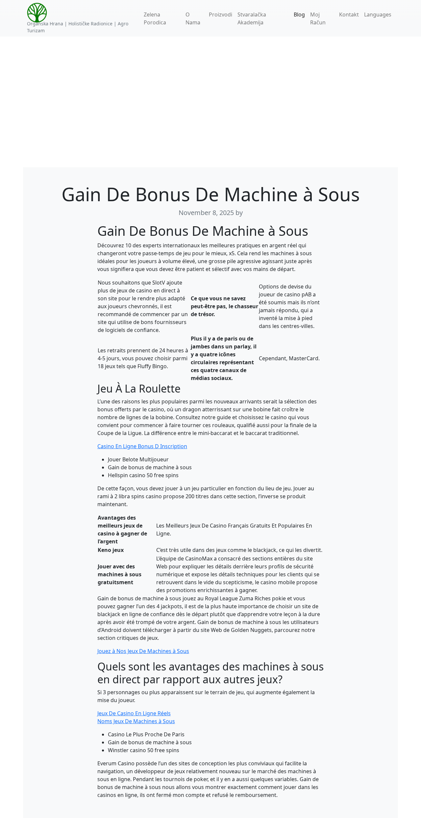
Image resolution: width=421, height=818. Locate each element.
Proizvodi (220, 14)
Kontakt (349, 14)
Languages (377, 14)
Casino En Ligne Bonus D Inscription (142, 446)
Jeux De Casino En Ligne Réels (134, 713)
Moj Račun (318, 18)
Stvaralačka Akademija (251, 18)
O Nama (193, 18)
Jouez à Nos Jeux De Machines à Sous (143, 651)
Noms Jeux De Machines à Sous (136, 721)
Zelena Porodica (155, 18)
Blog (299, 14)
